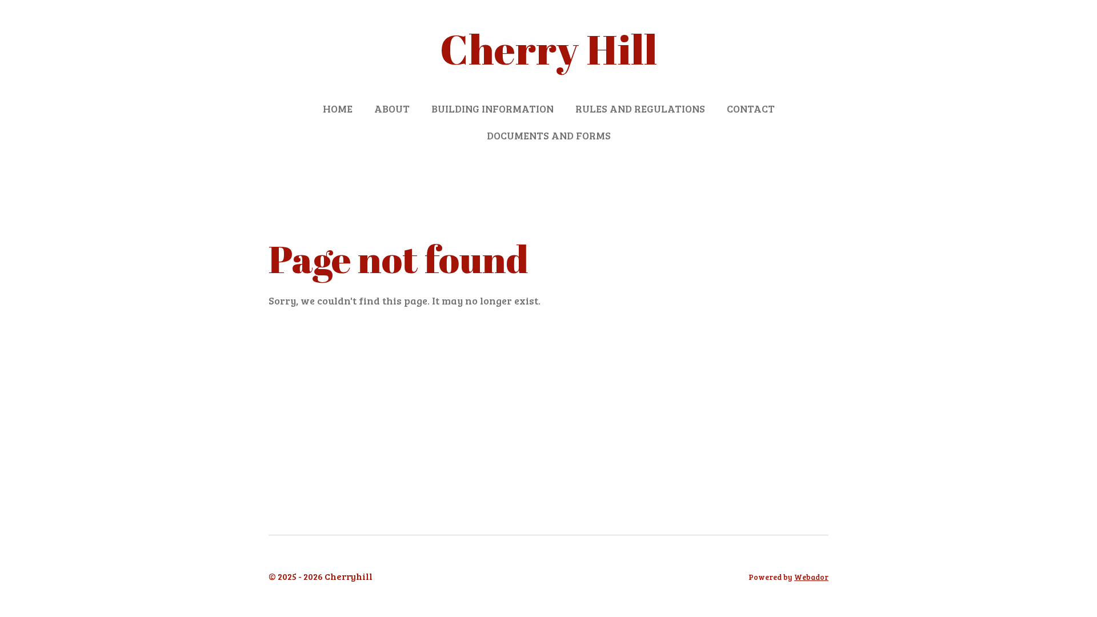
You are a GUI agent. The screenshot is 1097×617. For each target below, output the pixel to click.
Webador (811, 577)
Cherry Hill (548, 49)
